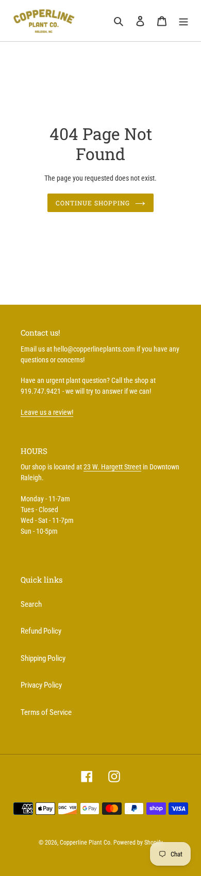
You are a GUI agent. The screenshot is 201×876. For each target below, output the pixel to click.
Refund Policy (41, 631)
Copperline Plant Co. (86, 842)
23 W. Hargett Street (112, 467)
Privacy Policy (41, 685)
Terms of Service (46, 712)
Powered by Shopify (138, 842)
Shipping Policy (43, 658)
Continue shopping (93, 203)
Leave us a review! (47, 412)
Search (31, 604)
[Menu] (183, 21)
